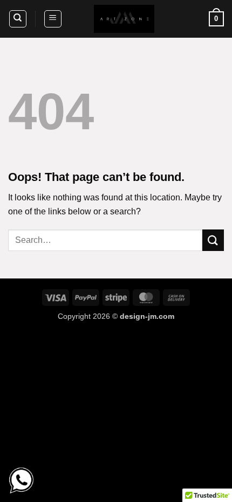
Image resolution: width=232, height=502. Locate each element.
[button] (53, 18)
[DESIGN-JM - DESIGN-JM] (124, 19)
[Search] (17, 18)
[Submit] (213, 239)
